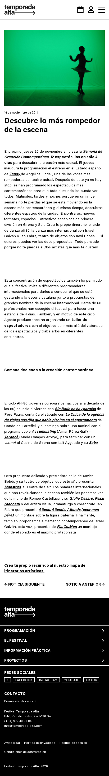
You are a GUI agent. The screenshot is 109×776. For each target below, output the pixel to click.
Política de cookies (73, 742)
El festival (15, 640)
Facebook (23, 680)
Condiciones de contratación (25, 751)
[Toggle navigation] (101, 9)
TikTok (91, 680)
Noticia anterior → (85, 584)
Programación (19, 630)
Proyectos (15, 660)
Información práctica (27, 650)
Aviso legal (12, 742)
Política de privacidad (39, 742)
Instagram (48, 680)
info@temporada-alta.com (23, 725)
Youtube (71, 680)
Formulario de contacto (21, 701)
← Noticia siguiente (24, 584)
